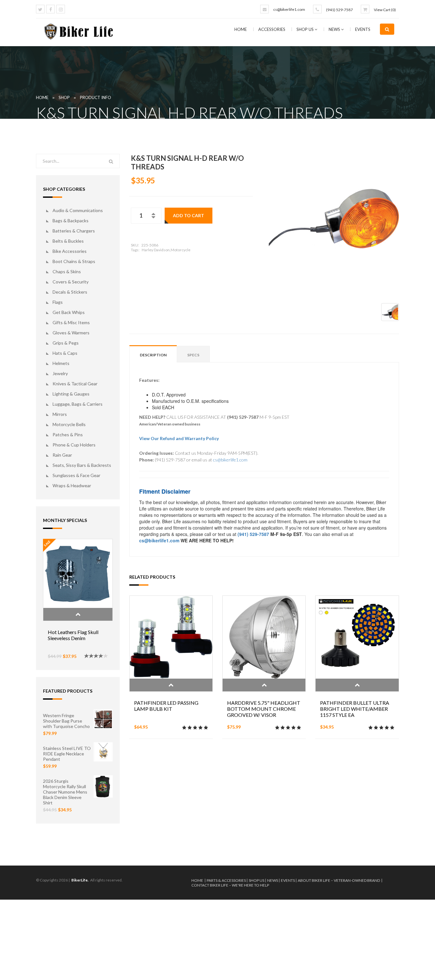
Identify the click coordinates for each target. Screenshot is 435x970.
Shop (64, 97)
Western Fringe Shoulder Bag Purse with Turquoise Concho (66, 721)
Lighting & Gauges (71, 393)
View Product (77, 614)
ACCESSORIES (272, 29)
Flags (58, 302)
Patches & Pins (68, 434)
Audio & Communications (78, 210)
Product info (95, 97)
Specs (193, 355)
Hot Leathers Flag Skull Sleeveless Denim (73, 635)
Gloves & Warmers (71, 332)
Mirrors (60, 414)
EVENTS (362, 29)
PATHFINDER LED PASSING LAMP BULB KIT (166, 706)
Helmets (61, 363)
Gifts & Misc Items (71, 322)
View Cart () (385, 9)
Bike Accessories (70, 251)
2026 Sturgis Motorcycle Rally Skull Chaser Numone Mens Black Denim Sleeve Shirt (65, 791)
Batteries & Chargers (74, 230)
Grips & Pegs (66, 343)
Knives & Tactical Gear (75, 383)
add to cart (188, 215)
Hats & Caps (65, 353)
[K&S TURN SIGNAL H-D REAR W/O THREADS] (334, 219)
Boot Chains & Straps (74, 261)
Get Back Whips (69, 312)
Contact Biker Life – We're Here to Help (230, 885)
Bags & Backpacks (71, 220)
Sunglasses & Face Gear (76, 475)
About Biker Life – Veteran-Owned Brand (339, 880)
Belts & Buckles (68, 241)
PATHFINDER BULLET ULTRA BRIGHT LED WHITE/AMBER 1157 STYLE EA (354, 709)
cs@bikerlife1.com (289, 9)
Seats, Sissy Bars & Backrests (82, 465)
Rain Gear (62, 455)
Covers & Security (71, 281)
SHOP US (305, 29)
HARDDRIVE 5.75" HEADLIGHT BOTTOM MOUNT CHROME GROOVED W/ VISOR (263, 709)
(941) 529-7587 (339, 9)
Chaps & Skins (67, 271)
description (153, 355)
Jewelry (60, 373)
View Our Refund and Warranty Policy (179, 438)
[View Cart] (365, 9)
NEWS (335, 29)
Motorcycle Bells (69, 424)
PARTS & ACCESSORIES (226, 880)
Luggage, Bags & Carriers (78, 404)
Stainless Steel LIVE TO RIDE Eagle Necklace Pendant (67, 753)
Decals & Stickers (70, 292)
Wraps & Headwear (72, 485)
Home (240, 29)
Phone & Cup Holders (74, 444)
